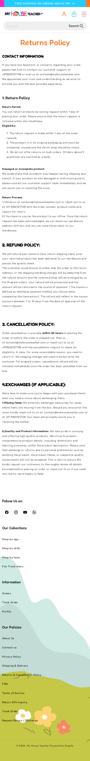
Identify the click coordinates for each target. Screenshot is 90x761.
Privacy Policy (11, 656)
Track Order (10, 602)
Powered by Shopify (62, 745)
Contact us (9, 647)
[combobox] (45, 25)
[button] (84, 14)
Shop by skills (11, 548)
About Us (8, 638)
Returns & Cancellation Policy (21, 674)
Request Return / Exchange (20, 720)
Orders (6, 593)
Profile (6, 611)
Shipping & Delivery (15, 665)
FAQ (5, 683)
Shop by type (11, 557)
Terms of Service (13, 693)
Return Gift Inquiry (14, 702)
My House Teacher (38, 745)
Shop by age (10, 539)
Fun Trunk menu (12, 566)
